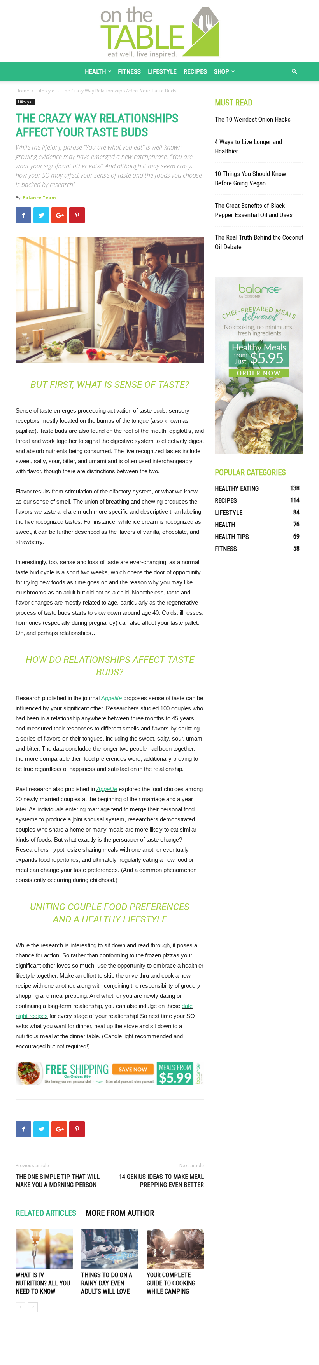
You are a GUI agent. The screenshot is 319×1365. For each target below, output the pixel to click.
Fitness (129, 71)
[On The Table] (159, 31)
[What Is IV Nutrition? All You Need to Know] (44, 1249)
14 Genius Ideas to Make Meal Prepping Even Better (161, 1181)
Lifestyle (162, 71)
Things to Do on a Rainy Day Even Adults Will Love (106, 1283)
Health (95, 71)
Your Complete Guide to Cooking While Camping (171, 1283)
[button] (294, 71)
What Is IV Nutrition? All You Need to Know (43, 1283)
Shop (221, 71)
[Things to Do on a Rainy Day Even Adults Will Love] (109, 1249)
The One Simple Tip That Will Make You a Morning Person (58, 1181)
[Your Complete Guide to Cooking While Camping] (175, 1249)
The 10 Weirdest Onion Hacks (253, 119)
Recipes (195, 71)
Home (22, 90)
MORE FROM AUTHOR (120, 1213)
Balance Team (39, 197)
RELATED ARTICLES (46, 1213)
